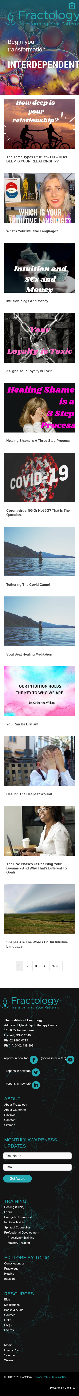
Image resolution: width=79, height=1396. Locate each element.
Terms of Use (59, 1377)
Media (8, 1345)
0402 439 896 (24, 1045)
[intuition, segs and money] (39, 274)
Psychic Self (12, 1350)
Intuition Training (15, 1222)
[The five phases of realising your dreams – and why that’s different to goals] (39, 842)
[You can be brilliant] (39, 698)
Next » (56, 966)
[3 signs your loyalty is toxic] (39, 344)
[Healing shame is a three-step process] (39, 414)
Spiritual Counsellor (17, 1227)
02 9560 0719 (18, 1040)
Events (9, 1330)
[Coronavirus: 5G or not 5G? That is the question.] (39, 486)
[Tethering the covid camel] (39, 558)
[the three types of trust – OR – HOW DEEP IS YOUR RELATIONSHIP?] (39, 132)
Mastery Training (19, 1242)
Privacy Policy (42, 1377)
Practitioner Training (21, 1237)
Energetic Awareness (18, 1217)
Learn (8, 1212)
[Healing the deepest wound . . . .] (39, 768)
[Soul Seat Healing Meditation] (39, 628)
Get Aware (17, 1178)
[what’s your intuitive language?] (39, 205)
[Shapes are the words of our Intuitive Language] (39, 918)
